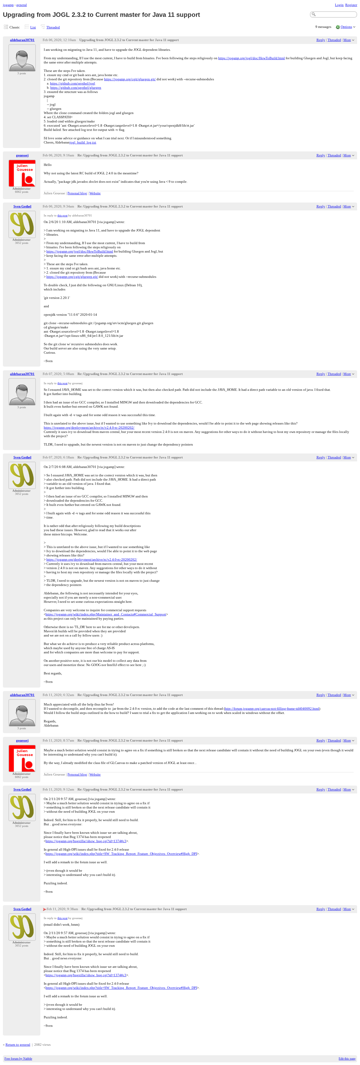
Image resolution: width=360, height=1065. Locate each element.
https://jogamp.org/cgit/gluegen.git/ (130, 79)
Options (346, 27)
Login (339, 5)
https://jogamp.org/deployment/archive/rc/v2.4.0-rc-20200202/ (89, 428)
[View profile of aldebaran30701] (22, 68)
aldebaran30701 (22, 40)
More (347, 40)
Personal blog (77, 193)
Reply (321, 40)
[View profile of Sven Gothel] (22, 235)
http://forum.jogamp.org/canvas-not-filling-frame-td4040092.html (272, 709)
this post (62, 215)
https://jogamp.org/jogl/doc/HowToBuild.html (251, 58)
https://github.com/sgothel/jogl (72, 83)
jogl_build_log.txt (83, 142)
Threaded (53, 27)
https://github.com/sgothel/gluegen (75, 88)
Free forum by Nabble (18, 1059)
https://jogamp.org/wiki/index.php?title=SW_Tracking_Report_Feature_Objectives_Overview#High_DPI (121, 854)
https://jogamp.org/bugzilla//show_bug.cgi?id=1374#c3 (86, 841)
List (33, 27)
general (21, 5)
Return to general (18, 1045)
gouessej (22, 155)
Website (95, 193)
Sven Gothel (22, 206)
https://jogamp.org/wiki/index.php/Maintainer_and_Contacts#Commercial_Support (106, 614)
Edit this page (347, 1059)
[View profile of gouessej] (22, 184)
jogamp (8, 5)
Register (351, 5)
